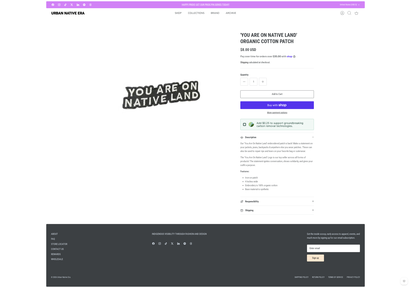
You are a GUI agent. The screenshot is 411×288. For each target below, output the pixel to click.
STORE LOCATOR (59, 244)
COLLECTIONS (196, 13)
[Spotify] (84, 5)
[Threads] (90, 5)
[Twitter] (72, 5)
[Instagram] (59, 5)
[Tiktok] (65, 5)
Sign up (315, 257)
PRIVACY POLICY (353, 277)
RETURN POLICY (318, 277)
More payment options (277, 112)
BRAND (215, 13)
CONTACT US (57, 249)
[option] (159, 96)
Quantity (244, 74)
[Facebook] (53, 5)
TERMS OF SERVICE (335, 277)
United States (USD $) (348, 5)
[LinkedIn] (78, 5)
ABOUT (54, 234)
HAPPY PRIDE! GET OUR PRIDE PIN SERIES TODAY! (205, 4)
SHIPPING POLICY (301, 277)
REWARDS (56, 254)
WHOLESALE (57, 259)
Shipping (244, 62)
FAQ (53, 239)
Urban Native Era (63, 277)
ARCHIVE (231, 13)
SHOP (178, 13)
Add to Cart (277, 94)
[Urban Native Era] (68, 13)
